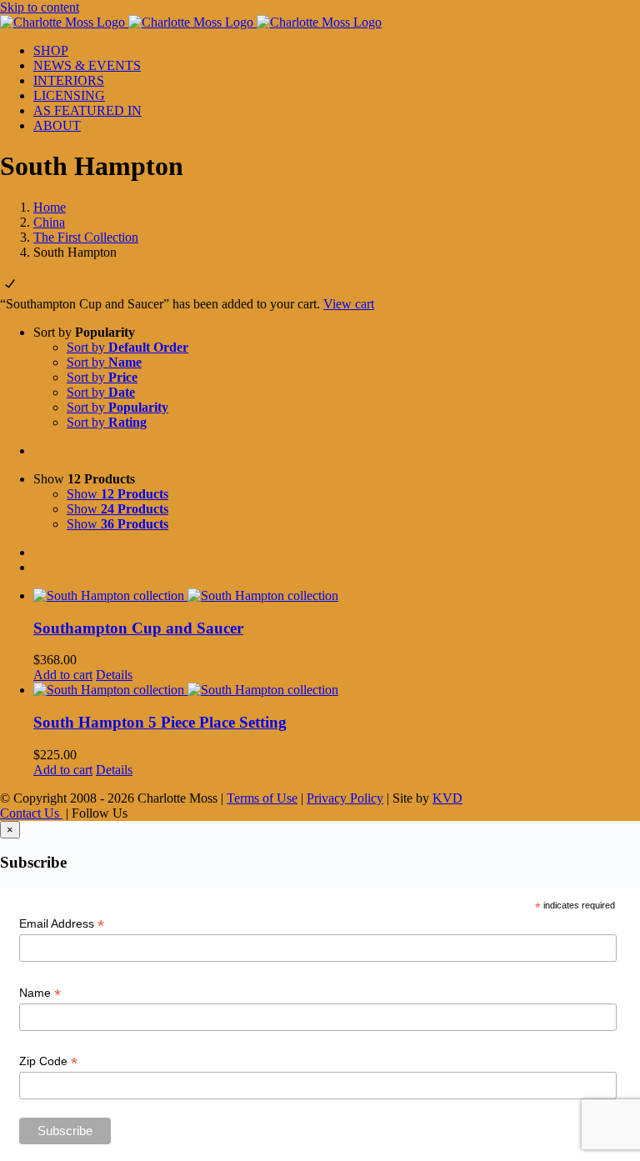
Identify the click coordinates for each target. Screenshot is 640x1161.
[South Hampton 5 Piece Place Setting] (336, 690)
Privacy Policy (345, 798)
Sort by (127, 347)
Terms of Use (262, 798)
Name (40, 993)
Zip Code (48, 1061)
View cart (348, 304)
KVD (447, 798)
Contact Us (31, 813)
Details (114, 675)
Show (117, 494)
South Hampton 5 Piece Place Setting (160, 722)
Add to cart (62, 675)
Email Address (61, 924)
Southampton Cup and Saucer (138, 628)
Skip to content (39, 7)
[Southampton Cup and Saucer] (336, 595)
